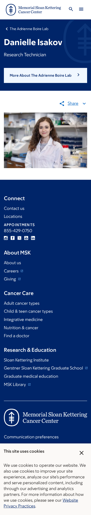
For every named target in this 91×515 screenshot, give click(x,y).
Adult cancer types (21, 303)
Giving (10, 279)
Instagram (6, 238)
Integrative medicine (23, 319)
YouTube (26, 238)
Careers (11, 271)
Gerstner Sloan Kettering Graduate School (44, 368)
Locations (13, 216)
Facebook (13, 238)
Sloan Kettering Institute (26, 360)
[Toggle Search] (71, 9)
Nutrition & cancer (21, 327)
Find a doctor (16, 335)
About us (12, 262)
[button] (45, 75)
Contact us (14, 208)
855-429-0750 (18, 230)
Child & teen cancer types (28, 311)
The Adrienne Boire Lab (29, 29)
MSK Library (15, 384)
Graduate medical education (31, 376)
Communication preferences (31, 436)
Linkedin (33, 238)
